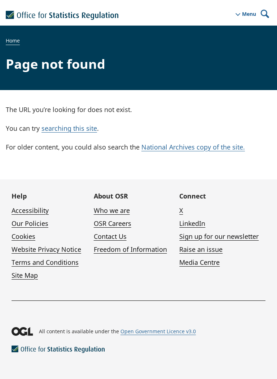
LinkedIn (192, 223)
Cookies (23, 236)
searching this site (69, 128)
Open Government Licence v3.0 (158, 331)
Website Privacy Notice (46, 249)
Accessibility (30, 210)
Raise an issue (201, 249)
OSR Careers (112, 223)
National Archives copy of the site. (193, 147)
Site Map (25, 275)
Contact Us (110, 236)
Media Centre (199, 262)
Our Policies (30, 223)
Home (13, 40)
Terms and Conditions (45, 262)
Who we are (112, 210)
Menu (249, 14)
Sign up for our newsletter (219, 236)
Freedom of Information (130, 249)
